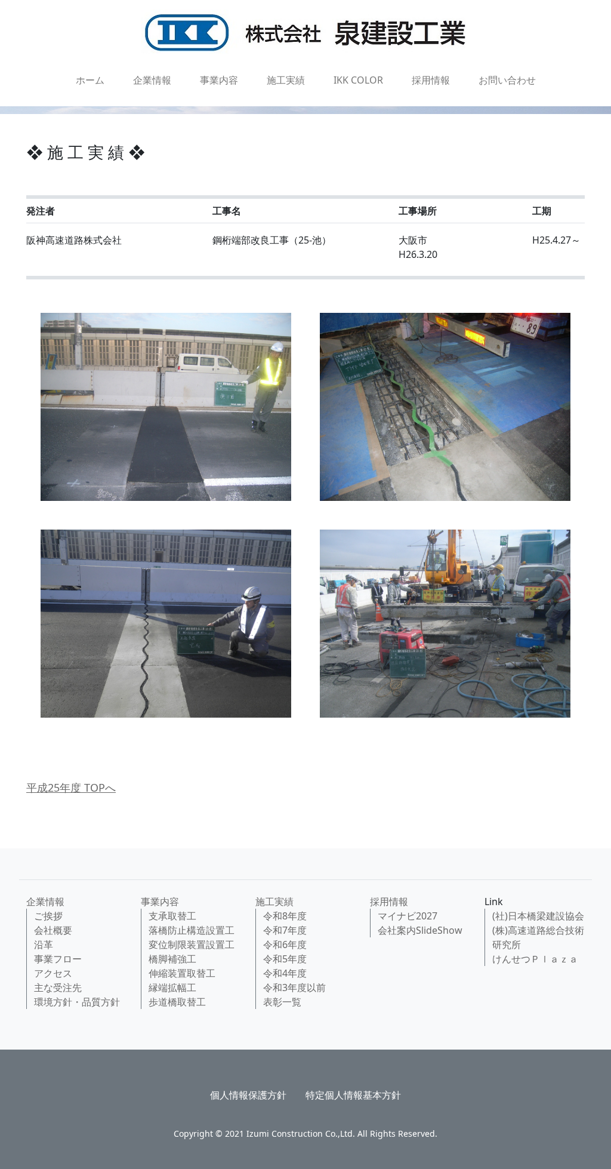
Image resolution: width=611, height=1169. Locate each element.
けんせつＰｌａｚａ (535, 958)
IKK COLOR (358, 80)
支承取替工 (172, 915)
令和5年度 (285, 958)
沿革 (43, 944)
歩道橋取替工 (177, 1001)
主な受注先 (58, 987)
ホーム (90, 80)
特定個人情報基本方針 (353, 1095)
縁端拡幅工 (172, 987)
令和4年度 (285, 973)
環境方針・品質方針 (77, 1001)
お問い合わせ (507, 80)
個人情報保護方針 (248, 1095)
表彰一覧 (282, 1001)
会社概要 (53, 930)
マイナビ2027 (407, 915)
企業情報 (152, 80)
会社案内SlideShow (420, 930)
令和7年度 (285, 930)
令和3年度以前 (294, 987)
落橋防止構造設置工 (191, 930)
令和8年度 (285, 915)
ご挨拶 (48, 915)
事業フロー (58, 958)
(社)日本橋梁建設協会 (538, 915)
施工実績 (286, 80)
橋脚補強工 (172, 958)
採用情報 (431, 80)
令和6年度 (285, 944)
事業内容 (219, 80)
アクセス (53, 973)
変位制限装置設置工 (191, 944)
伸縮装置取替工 (182, 973)
